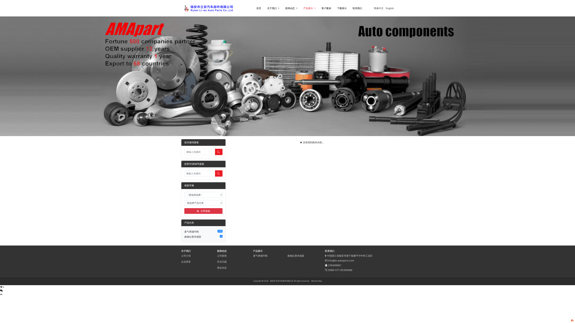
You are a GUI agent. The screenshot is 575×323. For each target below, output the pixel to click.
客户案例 (326, 8)
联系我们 (357, 8)
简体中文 (378, 8)
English (390, 8)
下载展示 (342, 8)
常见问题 (222, 261)
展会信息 (222, 267)
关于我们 (272, 8)
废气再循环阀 (191, 231)
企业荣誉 (186, 261)
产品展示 (308, 8)
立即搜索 (205, 211)
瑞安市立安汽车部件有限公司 (281, 281)
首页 (258, 8)
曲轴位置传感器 (192, 236)
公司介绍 (186, 255)
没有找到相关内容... (313, 142)
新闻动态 (290, 8)
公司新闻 (222, 255)
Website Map (316, 281)
